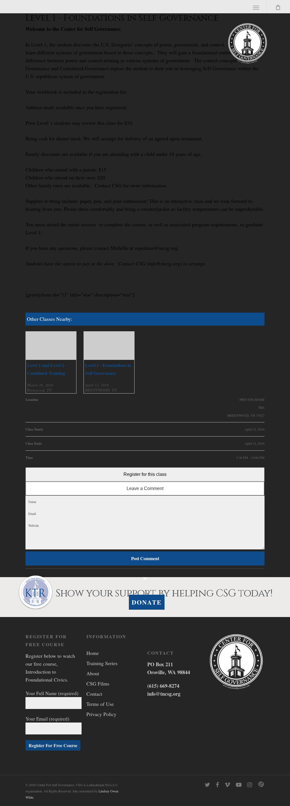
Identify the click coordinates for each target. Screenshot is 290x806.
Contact (94, 693)
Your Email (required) (47, 718)
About (92, 673)
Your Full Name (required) (51, 693)
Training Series (102, 663)
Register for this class (145, 474)
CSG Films (97, 683)
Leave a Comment (145, 488)
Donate (147, 602)
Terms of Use (100, 703)
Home (92, 653)
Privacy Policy (101, 714)
